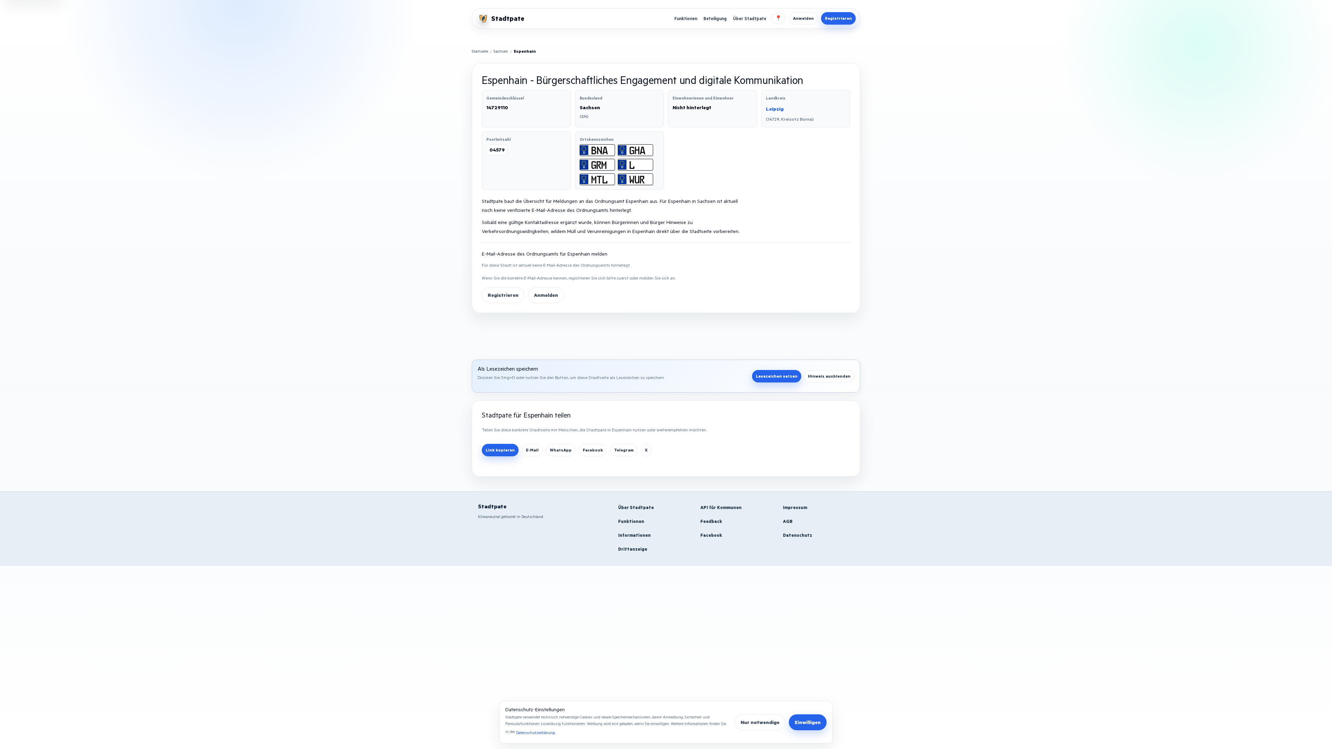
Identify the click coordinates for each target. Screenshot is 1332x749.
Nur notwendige (760, 722)
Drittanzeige (632, 549)
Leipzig (775, 108)
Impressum (795, 507)
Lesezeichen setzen (776, 376)
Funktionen (685, 18)
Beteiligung (715, 18)
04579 (497, 149)
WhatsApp (561, 450)
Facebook (593, 450)
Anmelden (803, 18)
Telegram (624, 450)
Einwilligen (808, 722)
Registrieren (838, 18)
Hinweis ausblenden (829, 376)
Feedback (711, 521)
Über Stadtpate (749, 18)
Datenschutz (797, 535)
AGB (788, 521)
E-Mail (532, 450)
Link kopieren (500, 450)
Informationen (634, 535)
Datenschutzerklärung (535, 732)
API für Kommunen (721, 507)
